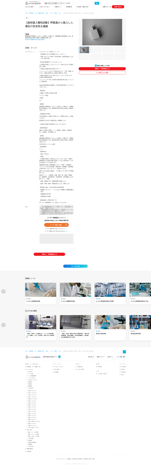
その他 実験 (30, 438)
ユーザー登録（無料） (56, 225)
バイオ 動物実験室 (32, 375)
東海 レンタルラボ (32, 423)
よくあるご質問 (80, 369)
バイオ (51, 13)
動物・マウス (58, 13)
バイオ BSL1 (31, 373)
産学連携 (29, 451)
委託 (47, 13)
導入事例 (68, 6)
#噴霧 (31, 39)
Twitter (122, 369)
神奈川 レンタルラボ (32, 399)
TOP (26, 13)
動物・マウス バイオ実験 (33, 434)
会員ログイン (106, 6)
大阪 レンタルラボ (32, 409)
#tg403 (43, 39)
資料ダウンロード (100, 356)
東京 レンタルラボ (32, 396)
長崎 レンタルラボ (32, 415)
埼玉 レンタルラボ (32, 392)
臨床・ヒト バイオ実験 (33, 432)
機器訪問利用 (30, 448)
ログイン (65, 228)
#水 (29, 39)
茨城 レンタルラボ (32, 390)
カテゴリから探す (29, 6)
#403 (39, 39)
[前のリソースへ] (3, 291)
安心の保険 (56, 369)
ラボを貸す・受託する (81, 6)
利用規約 (69, 459)
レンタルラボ (30, 369)
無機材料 (30, 386)
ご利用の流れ (80, 366)
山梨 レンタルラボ (32, 403)
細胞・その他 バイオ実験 (33, 436)
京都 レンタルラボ (32, 407)
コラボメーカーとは (58, 366)
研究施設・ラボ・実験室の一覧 (33, 366)
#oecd (35, 39)
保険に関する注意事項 (77, 459)
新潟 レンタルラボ (32, 401)
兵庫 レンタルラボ (32, 411)
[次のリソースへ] (147, 291)
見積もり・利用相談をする (102, 68)
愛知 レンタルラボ (32, 405)
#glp (26, 39)
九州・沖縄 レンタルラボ (33, 427)
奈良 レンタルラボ (32, 413)
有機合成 (30, 382)
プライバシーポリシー (61, 459)
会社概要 (56, 372)
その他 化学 (30, 388)
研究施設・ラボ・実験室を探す (36, 13)
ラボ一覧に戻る (75, 266)
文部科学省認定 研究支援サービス (50, 356)
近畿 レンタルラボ (32, 425)
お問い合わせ (118, 7)
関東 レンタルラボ (32, 419)
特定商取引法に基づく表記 (89, 459)
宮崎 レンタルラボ (32, 417)
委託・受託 (29, 429)
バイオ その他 (31, 377)
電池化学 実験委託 (32, 442)
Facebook (123, 372)
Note (122, 374)
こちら (66, 231)
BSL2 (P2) (30, 371)
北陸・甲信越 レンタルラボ (34, 421)
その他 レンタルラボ (32, 380)
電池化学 (30, 384)
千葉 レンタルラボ (32, 394)
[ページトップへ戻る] (124, 351)
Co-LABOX (123, 366)
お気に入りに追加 (103, 72)
